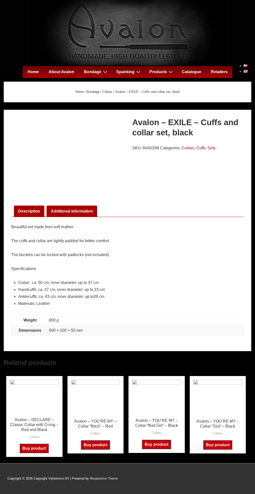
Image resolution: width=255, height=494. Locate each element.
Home (33, 72)
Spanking (125, 72)
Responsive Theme (104, 478)
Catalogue (191, 72)
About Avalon (61, 72)
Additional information (72, 211)
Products (158, 72)
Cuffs (200, 148)
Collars (107, 92)
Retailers (219, 72)
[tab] (29, 211)
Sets (211, 148)
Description (29, 211)
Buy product (34, 448)
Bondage (92, 72)
